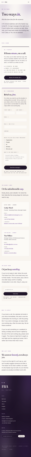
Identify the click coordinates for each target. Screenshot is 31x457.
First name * (8, 109)
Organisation (9, 140)
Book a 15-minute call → (15, 77)
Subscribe (15, 293)
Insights (3, 406)
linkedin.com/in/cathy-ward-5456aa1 (13, 223)
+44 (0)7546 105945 (9, 219)
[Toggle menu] (28, 2)
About (3, 404)
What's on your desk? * (11, 152)
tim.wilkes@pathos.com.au (10, 244)
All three (8, 146)
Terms (10, 449)
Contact (3, 408)
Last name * (19, 109)
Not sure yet (9, 149)
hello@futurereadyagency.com (9, 420)
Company (6, 131)
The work (4, 401)
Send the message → (15, 167)
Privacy (4, 449)
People (8, 142)
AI (6, 144)
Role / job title (9, 124)
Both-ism (4, 399)
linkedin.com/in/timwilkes (10, 253)
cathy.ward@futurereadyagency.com (13, 215)
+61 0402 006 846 (8, 248)
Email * (6, 117)
